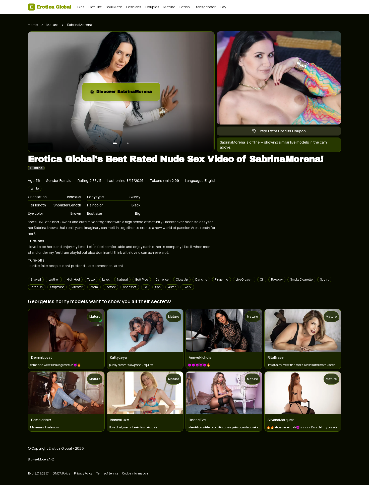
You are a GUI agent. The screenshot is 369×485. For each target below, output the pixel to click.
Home (33, 24)
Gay (223, 7)
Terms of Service (107, 473)
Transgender (205, 7)
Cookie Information (135, 473)
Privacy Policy (83, 473)
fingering (221, 279)
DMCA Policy (61, 473)
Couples (152, 7)
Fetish (184, 7)
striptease (57, 287)
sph (158, 287)
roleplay (277, 279)
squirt (324, 279)
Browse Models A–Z (41, 459)
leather (53, 279)
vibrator (77, 287)
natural (122, 279)
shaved (36, 279)
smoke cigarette (301, 279)
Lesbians (133, 7)
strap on (37, 287)
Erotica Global (50, 7)
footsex (110, 287)
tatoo (91, 279)
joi (146, 287)
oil (262, 279)
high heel (73, 279)
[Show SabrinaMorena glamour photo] (127, 143)
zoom (94, 287)
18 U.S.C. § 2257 (38, 473)
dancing (201, 279)
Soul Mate (114, 7)
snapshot (129, 287)
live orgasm (244, 279)
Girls (81, 7)
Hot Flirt (95, 7)
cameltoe (162, 279)
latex (105, 279)
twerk (187, 287)
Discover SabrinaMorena (128, 93)
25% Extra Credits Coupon (285, 132)
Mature (169, 7)
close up (182, 279)
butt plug (141, 279)
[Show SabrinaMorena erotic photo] (114, 143)
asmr (172, 287)
